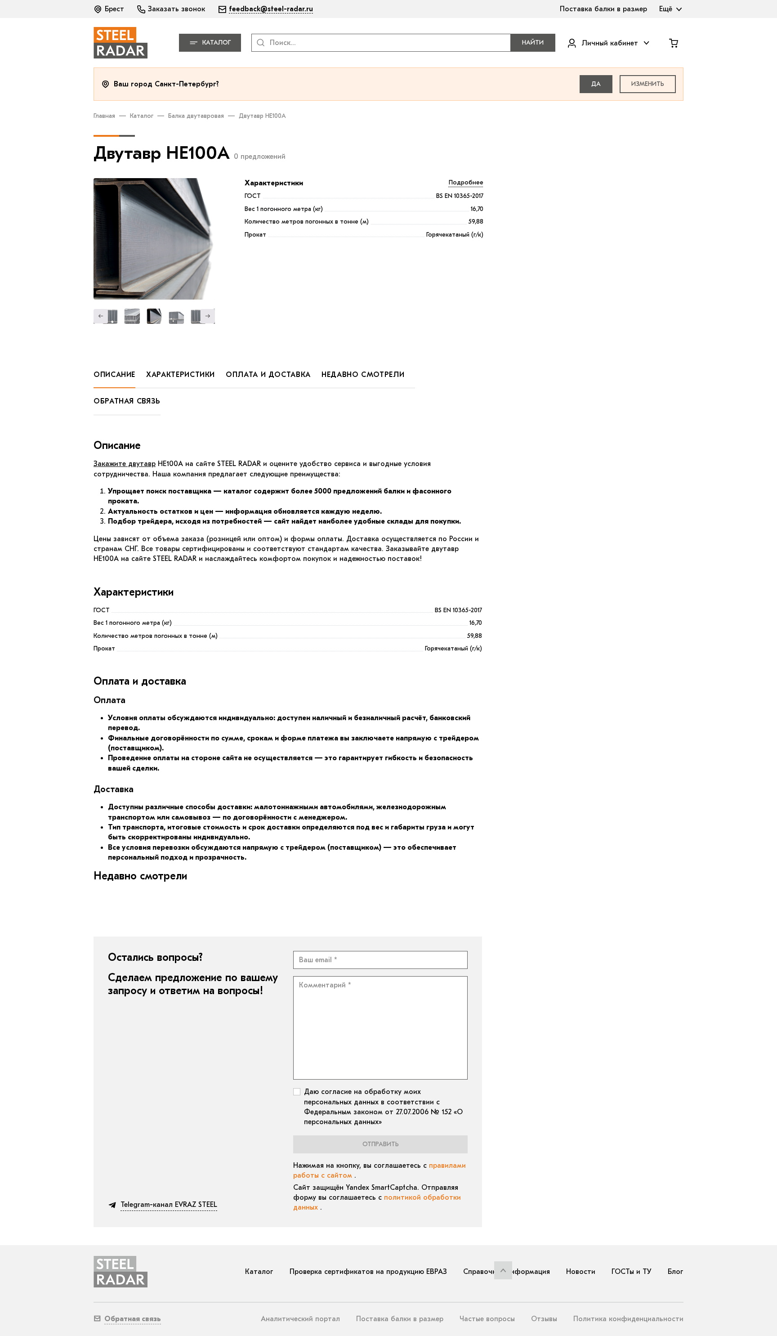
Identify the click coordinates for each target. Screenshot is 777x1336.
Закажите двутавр (125, 464)
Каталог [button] (216, 42)
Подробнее (466, 182)
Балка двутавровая (196, 116)
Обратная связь (127, 401)
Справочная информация (506, 1272)
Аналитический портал (300, 1319)
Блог (675, 1272)
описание (114, 375)
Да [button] (596, 84)
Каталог (141, 116)
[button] (109, 9)
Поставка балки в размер (399, 1319)
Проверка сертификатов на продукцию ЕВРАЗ (368, 1272)
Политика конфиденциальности (628, 1319)
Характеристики (274, 183)
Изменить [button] (647, 84)
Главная (104, 116)
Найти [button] (533, 42)
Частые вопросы (487, 1319)
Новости (580, 1272)
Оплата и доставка (268, 375)
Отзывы (544, 1319)
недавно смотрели (363, 375)
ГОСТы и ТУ (632, 1272)
